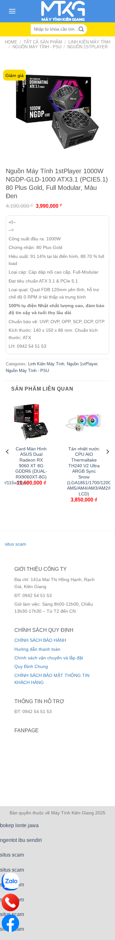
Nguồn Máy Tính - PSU (36, 46)
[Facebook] (10, 923)
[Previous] (7, 464)
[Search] (81, 29)
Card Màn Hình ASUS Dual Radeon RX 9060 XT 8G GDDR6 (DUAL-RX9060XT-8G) (31, 463)
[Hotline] (10, 902)
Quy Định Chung (31, 666)
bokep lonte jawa (19, 825)
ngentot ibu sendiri (21, 840)
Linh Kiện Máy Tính (89, 42)
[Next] (107, 464)
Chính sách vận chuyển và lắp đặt (48, 657)
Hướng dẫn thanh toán (37, 649)
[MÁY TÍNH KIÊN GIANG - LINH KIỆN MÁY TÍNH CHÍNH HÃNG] (63, 11)
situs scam (15, 544)
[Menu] (12, 11)
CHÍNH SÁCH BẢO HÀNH (40, 640)
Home (11, 42)
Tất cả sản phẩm (43, 42)
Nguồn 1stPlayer (87, 46)
